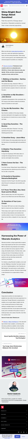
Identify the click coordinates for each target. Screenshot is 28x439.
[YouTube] (21, 432)
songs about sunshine (17, 51)
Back (3, 9)
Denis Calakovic (9, 45)
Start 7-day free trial (16, 2)
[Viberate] (2, 6)
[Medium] (26, 432)
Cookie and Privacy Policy (8, 438)
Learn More (14, 370)
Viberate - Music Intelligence (10, 321)
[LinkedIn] (18, 432)
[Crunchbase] (23, 432)
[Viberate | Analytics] (8, 407)
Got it (17, 436)
